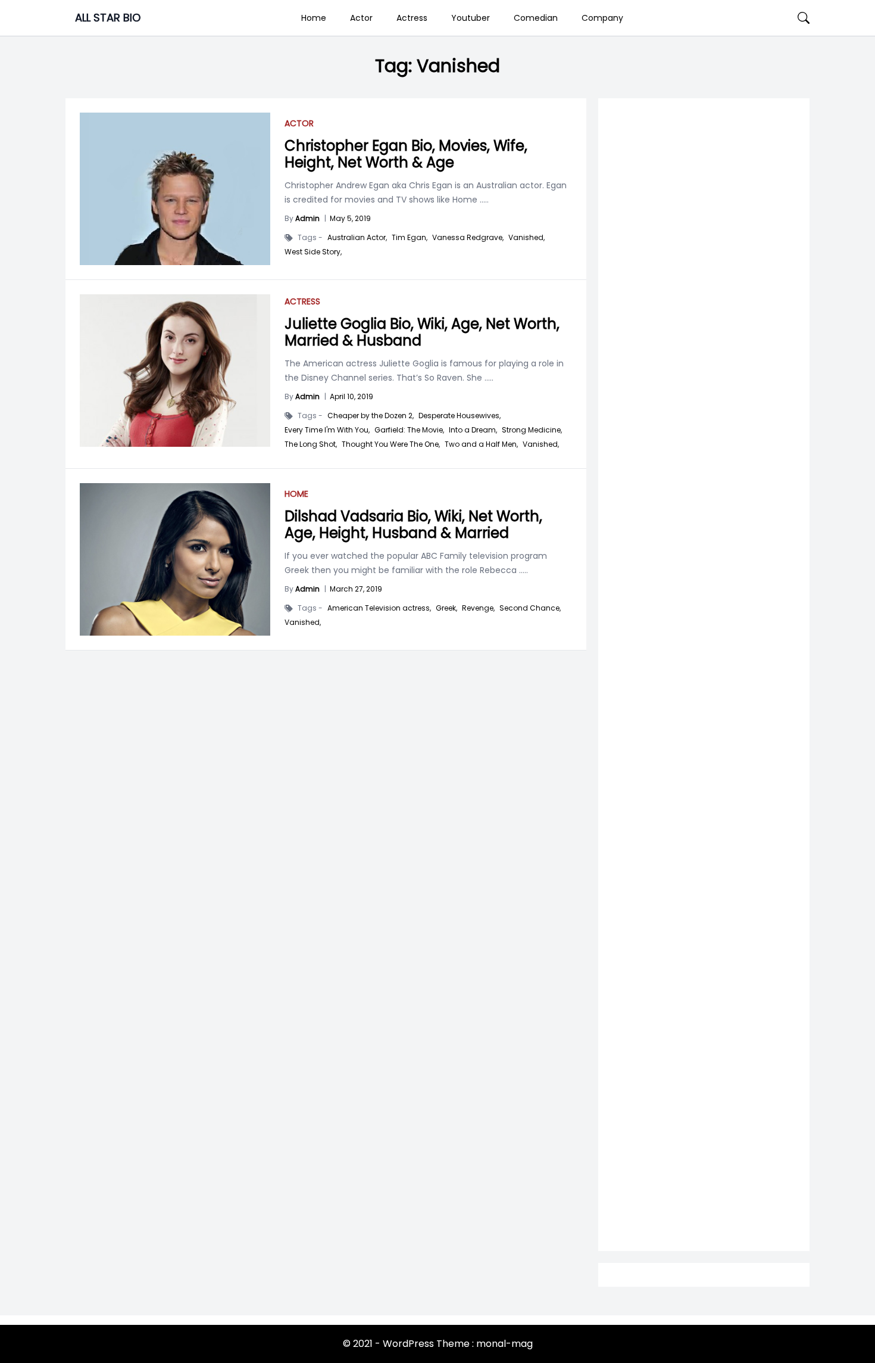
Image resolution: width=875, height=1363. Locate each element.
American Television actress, (379, 608)
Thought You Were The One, (391, 444)
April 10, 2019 (351, 396)
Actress (411, 18)
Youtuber (470, 18)
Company (602, 18)
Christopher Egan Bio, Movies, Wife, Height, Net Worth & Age (406, 154)
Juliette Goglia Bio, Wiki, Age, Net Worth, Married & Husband (422, 332)
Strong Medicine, (532, 430)
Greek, (446, 608)
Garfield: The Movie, (409, 430)
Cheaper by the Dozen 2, (370, 416)
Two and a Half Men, (481, 444)
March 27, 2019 (356, 589)
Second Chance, (530, 608)
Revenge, (478, 608)
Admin (307, 218)
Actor (361, 18)
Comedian (536, 18)
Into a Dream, (473, 430)
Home (313, 18)
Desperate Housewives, (459, 416)
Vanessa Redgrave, (468, 237)
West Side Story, (313, 252)
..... (483, 200)
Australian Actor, (357, 237)
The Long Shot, (311, 444)
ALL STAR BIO (107, 17)
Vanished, (526, 237)
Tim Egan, (409, 237)
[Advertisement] (704, 579)
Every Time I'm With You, (327, 430)
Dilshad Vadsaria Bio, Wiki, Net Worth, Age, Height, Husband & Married (413, 524)
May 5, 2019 (350, 218)
